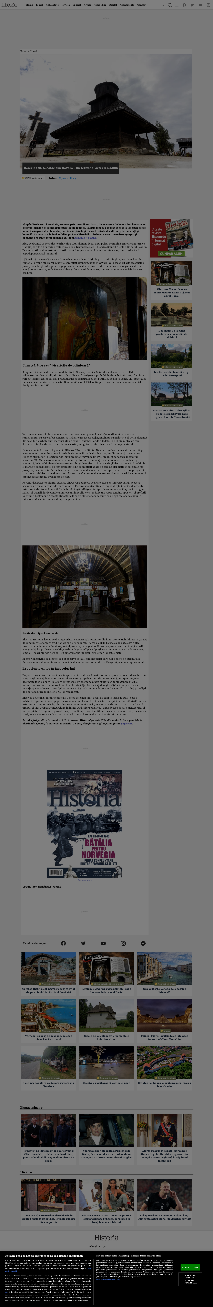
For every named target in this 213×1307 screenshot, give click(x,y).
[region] (106, 1279)
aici (6, 1292)
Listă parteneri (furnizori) (108, 1279)
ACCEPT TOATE (190, 1267)
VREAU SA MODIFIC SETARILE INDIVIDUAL (190, 1279)
